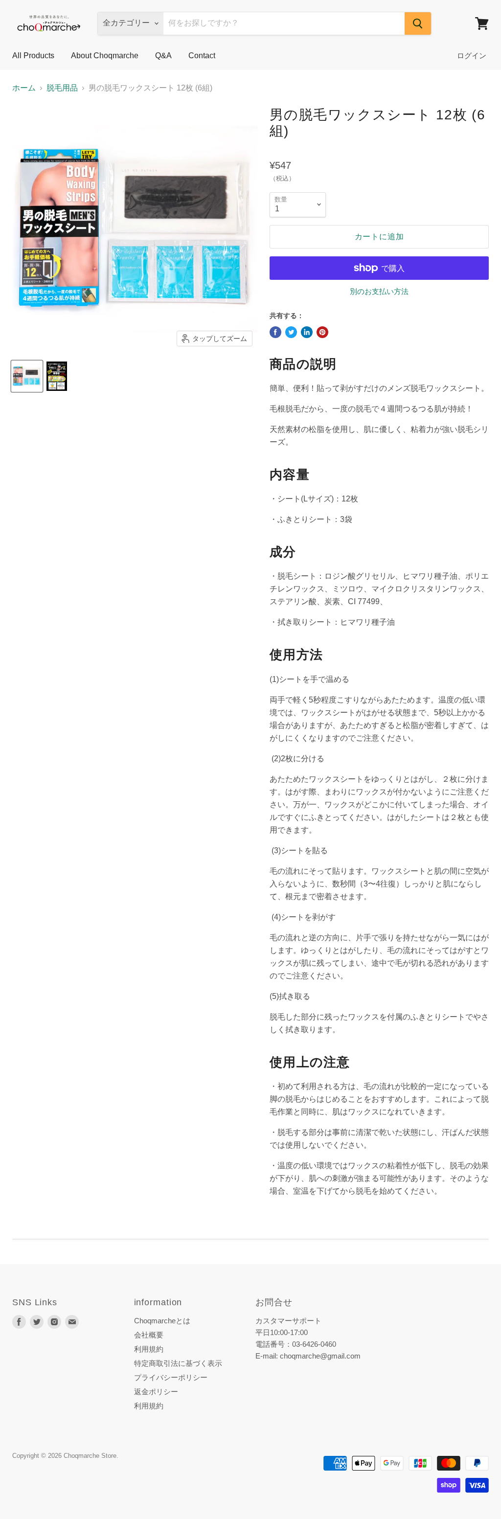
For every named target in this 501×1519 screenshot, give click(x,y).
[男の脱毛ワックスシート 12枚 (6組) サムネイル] (27, 376)
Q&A (163, 55)
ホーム (24, 88)
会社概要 (148, 1335)
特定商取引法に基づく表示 (178, 1363)
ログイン (471, 55)
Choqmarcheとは (162, 1320)
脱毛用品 (62, 88)
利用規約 (148, 1349)
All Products (33, 55)
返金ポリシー (156, 1391)
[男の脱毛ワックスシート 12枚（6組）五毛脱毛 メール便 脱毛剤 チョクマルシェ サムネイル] (57, 376)
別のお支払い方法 (379, 291)
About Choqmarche (104, 55)
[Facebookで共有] (275, 332)
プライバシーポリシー (170, 1377)
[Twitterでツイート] (291, 332)
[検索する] (418, 23)
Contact (201, 55)
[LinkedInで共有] (307, 332)
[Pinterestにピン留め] (322, 332)
